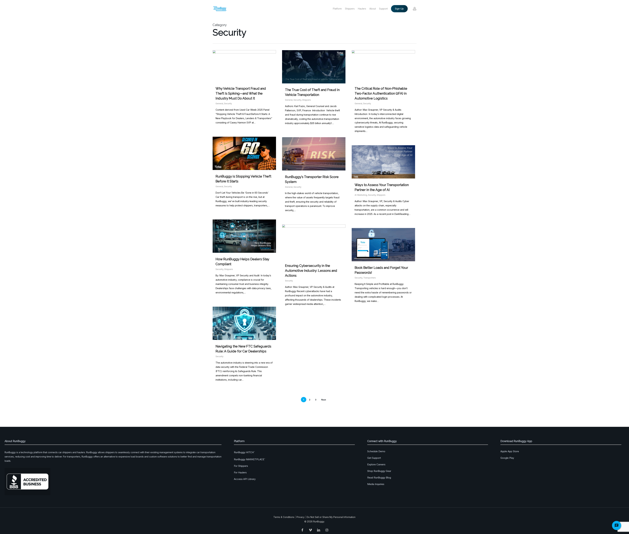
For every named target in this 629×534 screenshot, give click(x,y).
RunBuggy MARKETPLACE (249, 459)
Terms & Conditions (283, 517)
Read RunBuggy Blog (379, 477)
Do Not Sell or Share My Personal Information (331, 517)
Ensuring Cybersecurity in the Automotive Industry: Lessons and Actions (311, 270)
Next (323, 399)
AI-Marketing (361, 195)
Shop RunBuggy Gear (379, 471)
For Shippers (241, 465)
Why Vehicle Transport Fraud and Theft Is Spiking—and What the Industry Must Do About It (241, 93)
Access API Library (245, 479)
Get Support (374, 457)
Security (228, 103)
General (219, 103)
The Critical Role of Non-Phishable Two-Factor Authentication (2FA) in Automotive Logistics (381, 93)
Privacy (300, 517)
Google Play (507, 457)
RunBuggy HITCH (244, 452)
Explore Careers (376, 464)
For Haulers (240, 472)
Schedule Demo (376, 451)
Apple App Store (509, 451)
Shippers (306, 100)
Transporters (369, 278)
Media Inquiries (375, 484)
